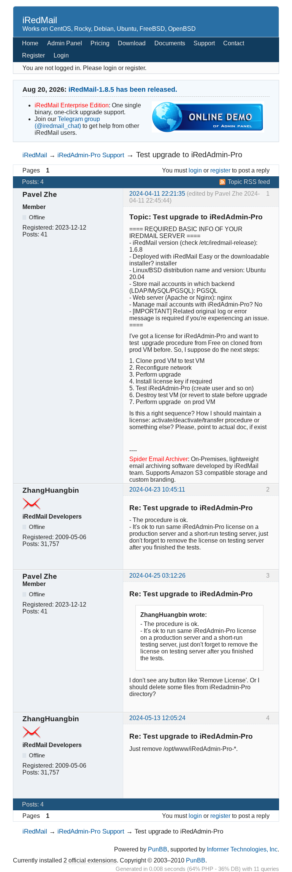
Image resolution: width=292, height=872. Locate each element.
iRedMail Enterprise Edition (72, 105)
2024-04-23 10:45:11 (157, 489)
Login (61, 55)
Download (132, 43)
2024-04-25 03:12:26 (157, 575)
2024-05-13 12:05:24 (157, 718)
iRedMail (39, 20)
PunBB (157, 849)
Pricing (100, 43)
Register (33, 55)
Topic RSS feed (249, 182)
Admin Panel (64, 43)
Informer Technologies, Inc (242, 849)
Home (30, 43)
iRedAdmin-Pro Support (90, 155)
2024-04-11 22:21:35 (157, 193)
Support (204, 43)
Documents (169, 43)
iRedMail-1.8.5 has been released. (122, 89)
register (220, 170)
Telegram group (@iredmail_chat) (67, 122)
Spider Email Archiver (158, 459)
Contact (233, 43)
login (195, 170)
